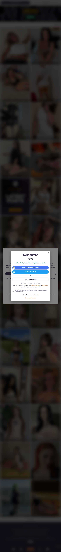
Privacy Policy (45, 285)
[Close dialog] (48, 253)
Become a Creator (30, 298)
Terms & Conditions (35, 285)
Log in (37, 294)
